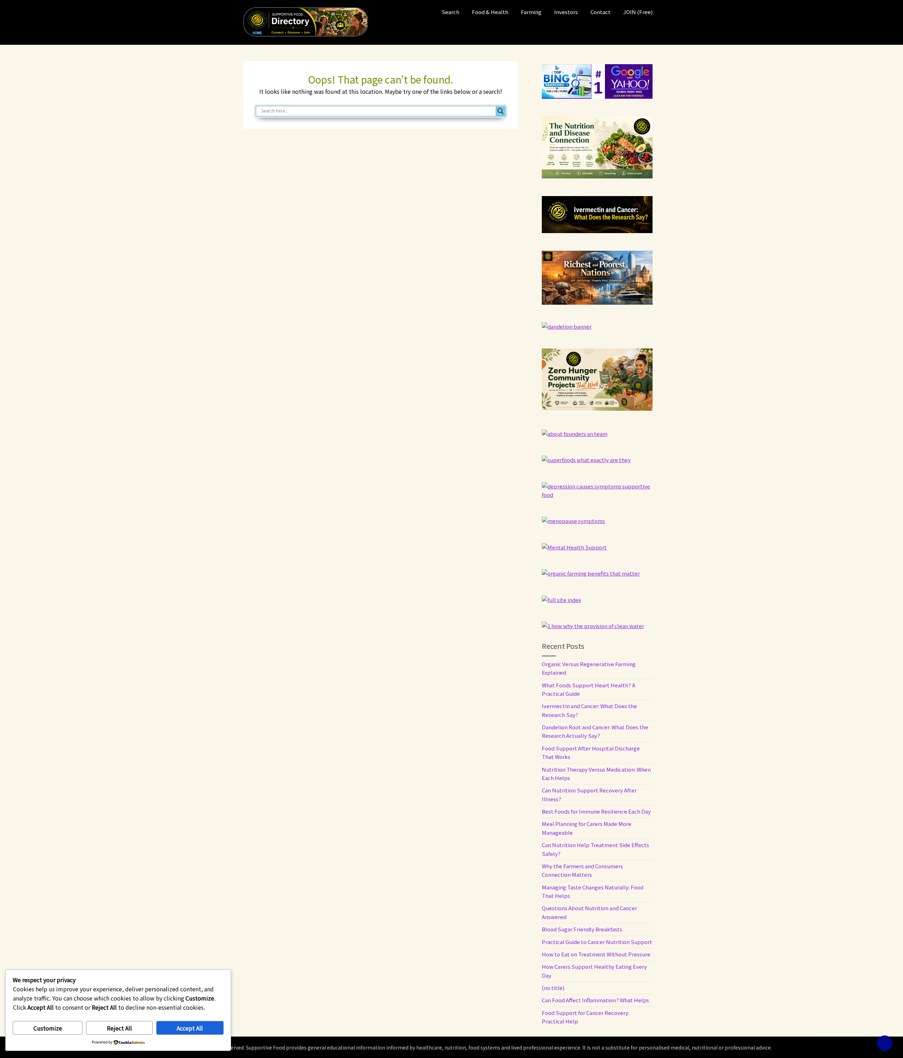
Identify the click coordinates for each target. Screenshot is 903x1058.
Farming (531, 12)
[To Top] (884, 1043)
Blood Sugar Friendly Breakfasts (582, 929)
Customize (48, 1028)
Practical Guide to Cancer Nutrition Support (597, 941)
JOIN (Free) (638, 12)
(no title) (553, 987)
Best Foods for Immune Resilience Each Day (596, 811)
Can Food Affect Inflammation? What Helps (595, 1000)
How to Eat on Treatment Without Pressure (596, 954)
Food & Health (490, 12)
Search (450, 12)
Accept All (190, 1028)
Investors (566, 12)
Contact (600, 12)
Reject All (119, 1028)
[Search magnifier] (500, 111)
